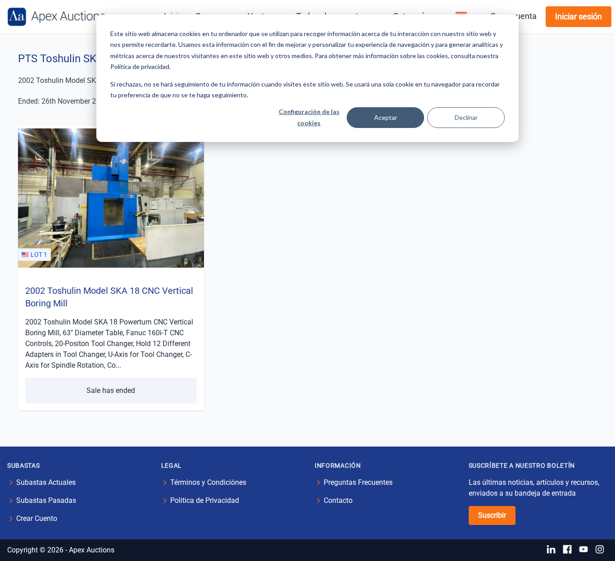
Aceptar (385, 117)
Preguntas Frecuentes (358, 482)
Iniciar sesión (578, 16)
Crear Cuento (36, 518)
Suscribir (492, 515)
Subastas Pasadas (46, 500)
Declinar (466, 117)
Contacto (338, 500)
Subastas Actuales (46, 482)
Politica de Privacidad (204, 500)
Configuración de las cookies (309, 117)
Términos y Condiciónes (208, 482)
